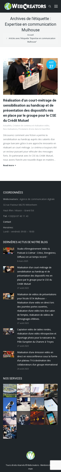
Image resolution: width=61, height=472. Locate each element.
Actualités (7, 125)
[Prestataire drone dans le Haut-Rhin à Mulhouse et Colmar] (10, 391)
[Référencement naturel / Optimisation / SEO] (51, 404)
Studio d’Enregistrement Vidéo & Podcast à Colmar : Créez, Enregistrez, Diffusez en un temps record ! (36, 252)
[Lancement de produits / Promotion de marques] (37, 404)
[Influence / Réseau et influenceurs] (24, 418)
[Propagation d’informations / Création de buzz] (10, 404)
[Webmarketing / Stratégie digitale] (37, 418)
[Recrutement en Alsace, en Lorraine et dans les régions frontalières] (37, 391)
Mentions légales (48, 465)
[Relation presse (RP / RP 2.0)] (10, 432)
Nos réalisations (10, 129)
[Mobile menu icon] (56, 6)
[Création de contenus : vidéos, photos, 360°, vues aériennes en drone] (10, 418)
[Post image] (8, 250)
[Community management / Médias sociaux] (51, 418)
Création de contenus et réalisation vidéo (31, 125)
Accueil (30, 35)
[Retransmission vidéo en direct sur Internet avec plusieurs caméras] (51, 391)
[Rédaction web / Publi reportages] (24, 404)
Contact (7, 221)
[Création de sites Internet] (24, 391)
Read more (8, 165)
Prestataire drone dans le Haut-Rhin (34, 129)
